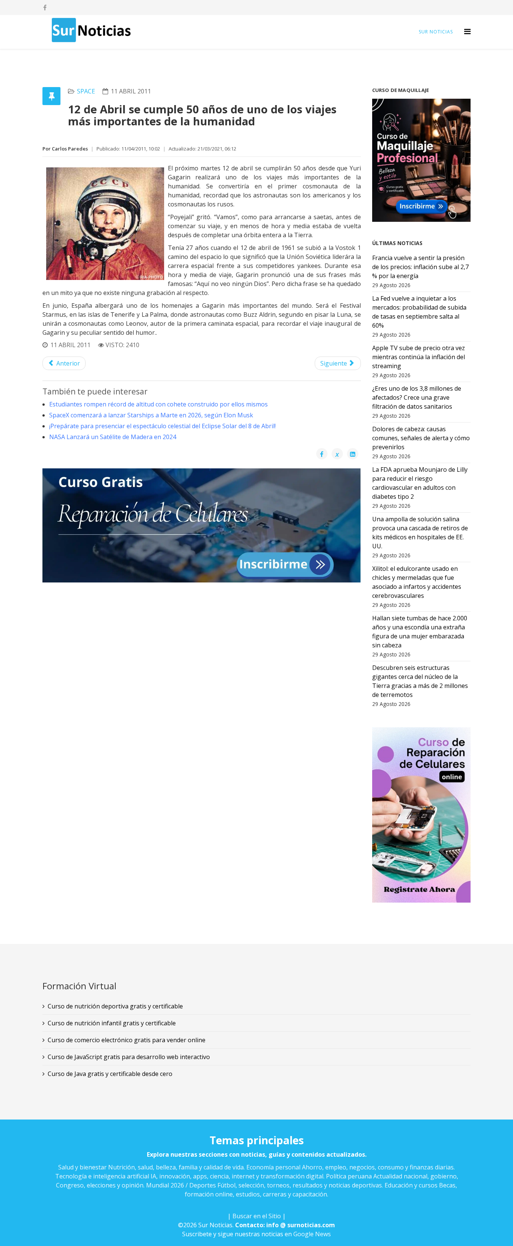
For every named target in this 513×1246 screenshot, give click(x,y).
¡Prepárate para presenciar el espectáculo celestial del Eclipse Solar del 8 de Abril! (162, 426)
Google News (312, 1234)
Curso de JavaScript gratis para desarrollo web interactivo (129, 1057)
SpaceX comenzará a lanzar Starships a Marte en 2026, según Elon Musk (151, 415)
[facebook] (45, 7)
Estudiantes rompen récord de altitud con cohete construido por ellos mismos (158, 404)
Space (86, 91)
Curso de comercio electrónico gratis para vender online (126, 1040)
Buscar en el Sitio (256, 1216)
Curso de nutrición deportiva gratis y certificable (115, 1006)
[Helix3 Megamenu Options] (467, 31)
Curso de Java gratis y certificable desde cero (110, 1074)
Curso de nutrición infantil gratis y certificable (112, 1023)
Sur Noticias (436, 32)
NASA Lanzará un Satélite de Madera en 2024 (112, 437)
